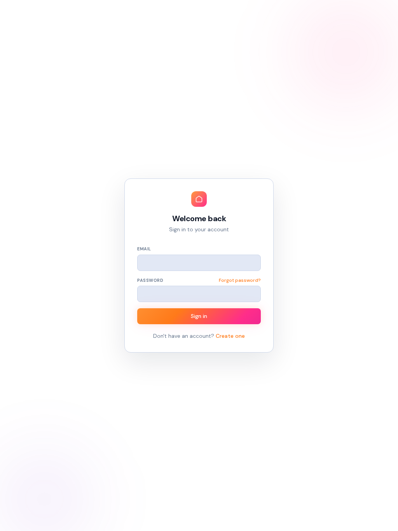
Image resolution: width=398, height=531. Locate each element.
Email (144, 249)
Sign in (199, 316)
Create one (230, 335)
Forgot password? (240, 280)
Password (150, 280)
